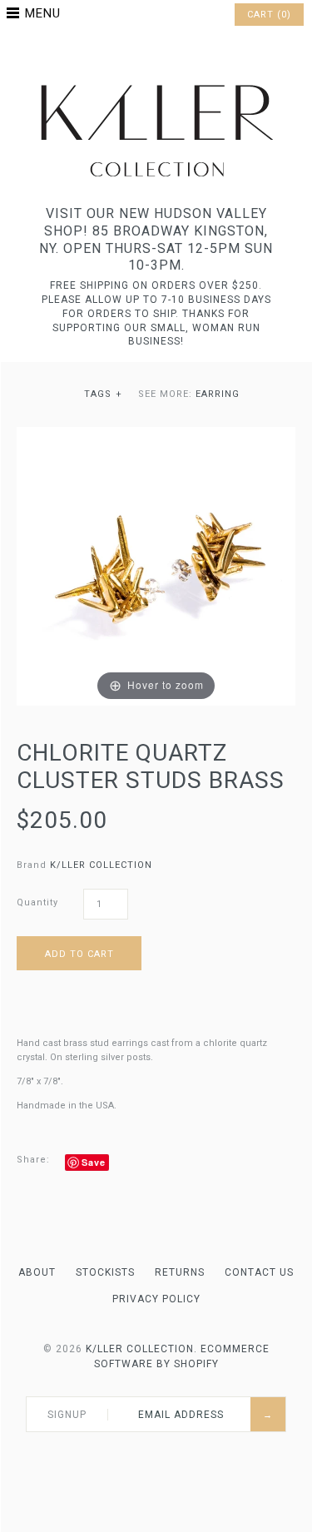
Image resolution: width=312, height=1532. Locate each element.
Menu (43, 13)
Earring (218, 394)
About (37, 1272)
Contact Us (259, 1272)
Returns (180, 1272)
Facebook (135, 53)
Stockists (105, 1272)
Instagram (178, 53)
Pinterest (156, 53)
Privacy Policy (156, 1299)
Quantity (37, 902)
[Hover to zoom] (156, 565)
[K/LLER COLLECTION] (156, 80)
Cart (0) (269, 14)
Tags (103, 394)
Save (94, 1162)
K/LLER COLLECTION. (141, 1349)
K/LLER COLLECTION (101, 865)
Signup (67, 1414)
